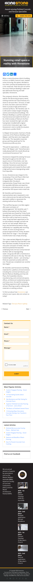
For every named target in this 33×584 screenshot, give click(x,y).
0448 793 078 (25, 16)
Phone (7, 341)
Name (6, 327)
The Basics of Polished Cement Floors (17, 408)
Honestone (21, 292)
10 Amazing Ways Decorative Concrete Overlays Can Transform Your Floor (16, 413)
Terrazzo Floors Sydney (19, 304)
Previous (5, 309)
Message (7, 348)
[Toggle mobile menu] (5, 16)
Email (6, 334)
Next (27, 309)
